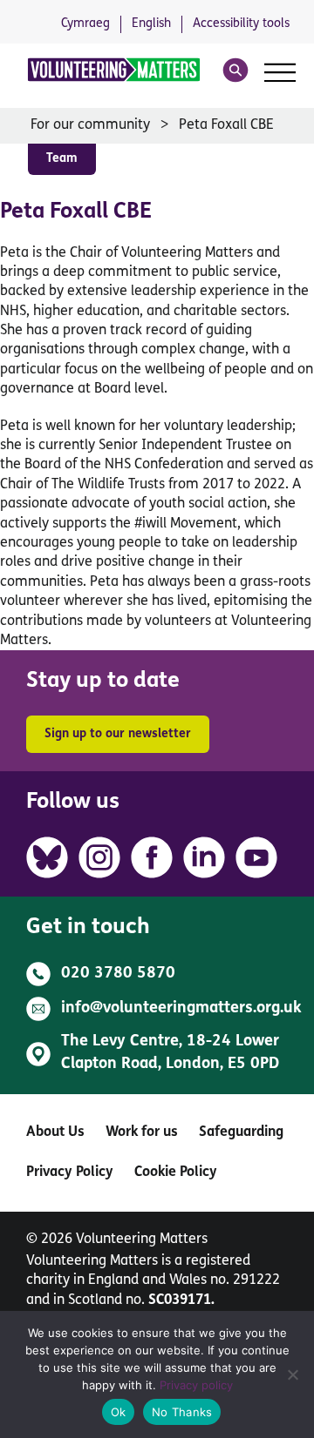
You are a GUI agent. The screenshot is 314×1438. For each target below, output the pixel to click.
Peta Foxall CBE (226, 125)
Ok (118, 1412)
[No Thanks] (292, 1374)
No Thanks (182, 1412)
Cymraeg (85, 23)
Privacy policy (196, 1385)
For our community (90, 125)
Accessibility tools (241, 23)
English (151, 23)
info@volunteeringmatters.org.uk (181, 1009)
